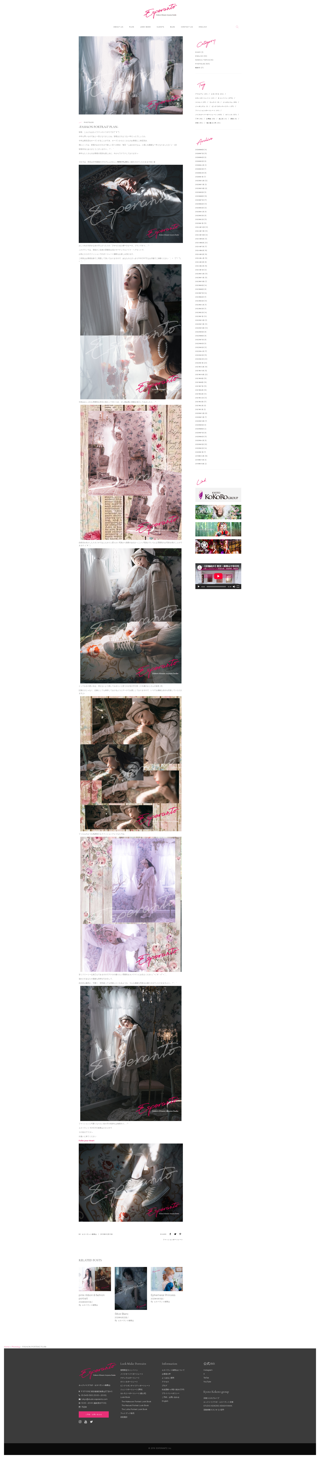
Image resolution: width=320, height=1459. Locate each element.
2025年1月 (199, 223)
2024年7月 (199, 246)
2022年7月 (199, 340)
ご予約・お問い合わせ (170, 1397)
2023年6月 (199, 297)
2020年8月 (199, 429)
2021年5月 (199, 394)
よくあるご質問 (168, 1378)
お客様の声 (166, 1374)
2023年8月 (199, 289)
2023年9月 (199, 285)
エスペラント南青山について (173, 1370)
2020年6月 (199, 436)
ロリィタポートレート (129, 1382)
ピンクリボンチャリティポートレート (135, 1385)
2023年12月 (200, 274)
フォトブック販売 (127, 1413)
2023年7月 (199, 293)
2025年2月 (199, 219)
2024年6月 (199, 250)
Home (7, 1347)
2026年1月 (199, 177)
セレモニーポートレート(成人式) (133, 1393)
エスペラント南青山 (90, 1234)
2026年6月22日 (121, 1317)
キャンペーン (225, 98)
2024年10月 (200, 235)
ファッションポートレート (173, 1239)
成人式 (223, 119)
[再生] (198, 586)
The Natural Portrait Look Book (135, 1405)
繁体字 (197, 68)
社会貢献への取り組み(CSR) (173, 1389)
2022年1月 (199, 363)
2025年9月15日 (157, 1299)
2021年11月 (199, 371)
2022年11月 (199, 324)
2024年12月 (200, 227)
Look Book (125, 1397)
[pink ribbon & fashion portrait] (95, 1279)
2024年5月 (199, 254)
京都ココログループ (211, 1398)
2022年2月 (199, 359)
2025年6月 (199, 204)
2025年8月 (199, 196)
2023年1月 (199, 316)
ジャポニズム (201, 106)
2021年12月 (199, 367)
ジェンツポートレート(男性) (131, 1389)
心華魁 (210, 119)
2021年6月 (199, 390)
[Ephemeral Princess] (167, 1279)
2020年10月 (200, 421)
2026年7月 (199, 153)
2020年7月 (199, 433)
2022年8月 (199, 336)
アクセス (165, 1382)
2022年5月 (199, 347)
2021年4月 (199, 398)
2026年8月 (199, 149)
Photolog (89, 122)
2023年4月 (199, 305)
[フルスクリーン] (238, 586)
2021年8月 (199, 382)
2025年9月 (199, 192)
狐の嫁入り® (214, 123)
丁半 (199, 119)
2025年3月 (199, 215)
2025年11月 (199, 184)
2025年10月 (200, 188)
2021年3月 (199, 402)
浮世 (199, 123)
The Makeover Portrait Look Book (136, 1401)
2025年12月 (200, 181)
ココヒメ (200, 102)
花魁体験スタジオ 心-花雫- (214, 1410)
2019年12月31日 (106, 1234)
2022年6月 (199, 343)
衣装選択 (123, 1417)
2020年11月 (199, 417)
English (199, 56)
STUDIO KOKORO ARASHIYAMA (218, 1406)
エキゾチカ (217, 94)
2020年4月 (199, 440)
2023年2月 (199, 312)
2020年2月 (199, 448)
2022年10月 (200, 328)
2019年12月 (199, 456)
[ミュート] (234, 586)
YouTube (207, 1382)
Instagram (208, 1370)
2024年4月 (199, 258)
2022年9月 (199, 332)
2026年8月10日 (85, 1302)
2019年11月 (199, 460)
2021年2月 (199, 405)
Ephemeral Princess (163, 1295)
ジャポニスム (230, 102)
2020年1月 (199, 452)
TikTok (206, 1378)
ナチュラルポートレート (130, 1378)
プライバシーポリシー (170, 1393)
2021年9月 (199, 378)
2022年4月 (199, 351)
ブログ (164, 1385)
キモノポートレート (204, 98)
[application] (218, 576)
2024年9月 (199, 239)
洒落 (233, 119)
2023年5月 (199, 301)
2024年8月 (199, 243)
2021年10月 (199, 374)
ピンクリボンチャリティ (223, 106)
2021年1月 (199, 409)
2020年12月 (200, 413)
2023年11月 (199, 277)
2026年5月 (199, 161)
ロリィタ (231, 114)
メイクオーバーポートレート (208, 114)
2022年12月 (200, 320)
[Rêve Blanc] (131, 1288)
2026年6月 (199, 157)
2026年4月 (199, 165)
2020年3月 (199, 444)
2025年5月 (199, 208)
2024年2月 (199, 266)
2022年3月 (199, 355)
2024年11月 (200, 231)
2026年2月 (199, 173)
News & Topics (202, 60)
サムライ (215, 102)
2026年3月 (199, 169)
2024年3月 (199, 262)
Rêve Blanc (121, 1313)
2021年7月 (199, 386)
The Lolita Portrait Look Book (134, 1409)
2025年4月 (199, 212)
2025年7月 (199, 200)
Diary (198, 52)
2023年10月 (200, 281)
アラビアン (201, 94)
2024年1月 (199, 270)
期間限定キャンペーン (129, 1370)
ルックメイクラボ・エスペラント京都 (218, 1402)
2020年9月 (199, 425)
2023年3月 (199, 308)
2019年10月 (199, 464)
